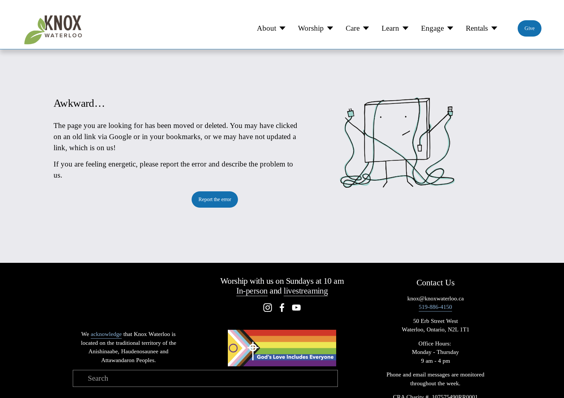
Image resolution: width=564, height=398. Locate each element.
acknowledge (106, 334)
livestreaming (306, 290)
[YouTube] (296, 307)
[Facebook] (282, 307)
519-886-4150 (435, 307)
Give (530, 28)
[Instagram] (267, 307)
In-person (252, 290)
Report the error (214, 199)
